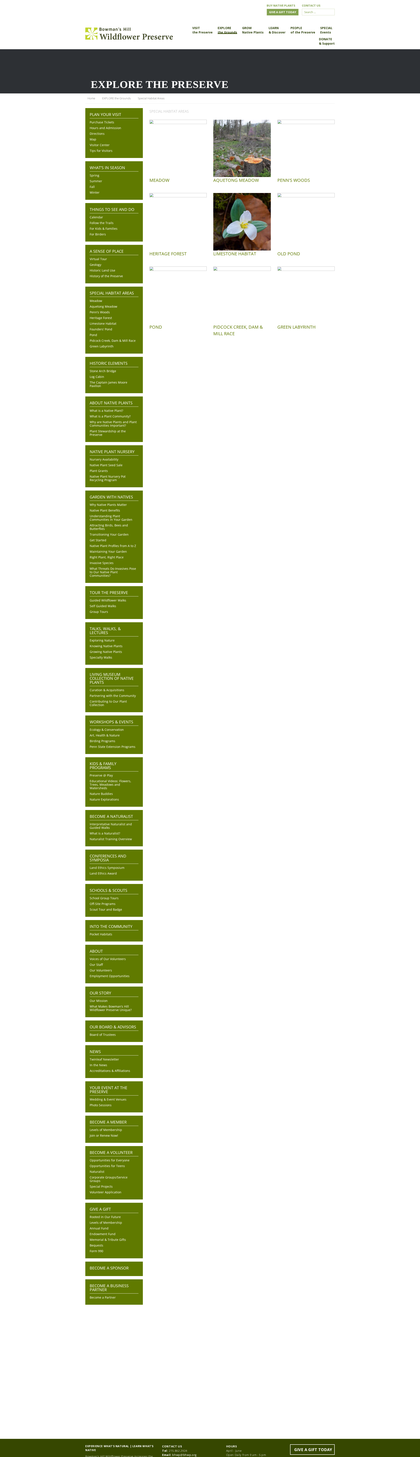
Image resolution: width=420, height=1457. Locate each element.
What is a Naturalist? (105, 833)
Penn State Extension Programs (112, 747)
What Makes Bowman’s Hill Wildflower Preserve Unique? (111, 1008)
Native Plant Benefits (105, 510)
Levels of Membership (106, 1130)
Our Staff (96, 964)
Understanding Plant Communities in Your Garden (111, 517)
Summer (96, 181)
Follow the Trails (102, 223)
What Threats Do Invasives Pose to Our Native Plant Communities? (113, 572)
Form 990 (96, 1251)
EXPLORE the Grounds (116, 98)
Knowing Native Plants (106, 646)
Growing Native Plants (106, 652)
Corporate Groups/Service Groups (109, 1179)
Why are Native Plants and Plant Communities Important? (113, 423)
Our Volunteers (101, 970)
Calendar (96, 217)
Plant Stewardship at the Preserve (108, 433)
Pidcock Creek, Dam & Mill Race (113, 340)
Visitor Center (100, 145)
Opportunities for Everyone (110, 1160)
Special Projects (101, 1186)
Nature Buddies (101, 794)
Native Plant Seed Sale (106, 465)
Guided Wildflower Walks (108, 600)
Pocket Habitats (101, 934)
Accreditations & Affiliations (110, 1071)
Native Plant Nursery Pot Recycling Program (108, 478)
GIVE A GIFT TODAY (313, 1449)
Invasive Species (102, 563)
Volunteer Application (105, 1192)
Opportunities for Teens (107, 1166)
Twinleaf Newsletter (104, 1059)
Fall (92, 187)
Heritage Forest (101, 318)
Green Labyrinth (102, 346)
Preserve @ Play (101, 775)
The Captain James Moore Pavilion (108, 384)
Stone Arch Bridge (103, 371)
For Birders (98, 234)
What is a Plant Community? (110, 416)
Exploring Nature (102, 640)
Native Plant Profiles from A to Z (113, 546)
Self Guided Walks (103, 606)
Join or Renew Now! (104, 1135)
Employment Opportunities (110, 976)
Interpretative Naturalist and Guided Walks (111, 825)
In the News (98, 1065)
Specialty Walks (101, 657)
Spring (94, 175)
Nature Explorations (104, 799)
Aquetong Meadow (103, 306)
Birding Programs (102, 741)
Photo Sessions (101, 1105)
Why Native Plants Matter (108, 505)
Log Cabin (97, 377)
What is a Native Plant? (106, 410)
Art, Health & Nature (105, 735)
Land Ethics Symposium (107, 868)
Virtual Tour (98, 259)
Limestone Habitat (103, 323)
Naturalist (97, 1171)
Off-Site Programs (103, 904)
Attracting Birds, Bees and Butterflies (109, 527)
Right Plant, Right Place (107, 557)
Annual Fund (99, 1228)
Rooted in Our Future (105, 1217)
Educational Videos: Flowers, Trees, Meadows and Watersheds (110, 784)
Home (91, 98)
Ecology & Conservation (107, 729)
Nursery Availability (104, 459)
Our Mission (99, 1001)
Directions (97, 133)
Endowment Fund (103, 1234)
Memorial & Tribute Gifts (108, 1239)
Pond (93, 335)
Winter (95, 192)
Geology (95, 265)
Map (93, 139)
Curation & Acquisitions (107, 690)
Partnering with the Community (113, 696)
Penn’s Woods (100, 312)
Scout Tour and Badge (106, 909)
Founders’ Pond (101, 329)
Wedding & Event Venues (108, 1099)
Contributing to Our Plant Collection (108, 703)
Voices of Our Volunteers (108, 959)
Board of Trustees (103, 1034)
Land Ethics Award (103, 873)
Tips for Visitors (101, 151)
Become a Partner (103, 1297)
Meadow (96, 301)
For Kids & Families (103, 228)
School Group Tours (104, 898)
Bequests (96, 1245)
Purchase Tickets (102, 122)
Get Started (98, 540)
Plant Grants (99, 471)
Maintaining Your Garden (108, 551)
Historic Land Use (102, 270)
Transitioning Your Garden (109, 534)
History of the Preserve (106, 276)
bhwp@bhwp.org (184, 1455)
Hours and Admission (105, 128)
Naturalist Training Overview (111, 839)
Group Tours (99, 612)
